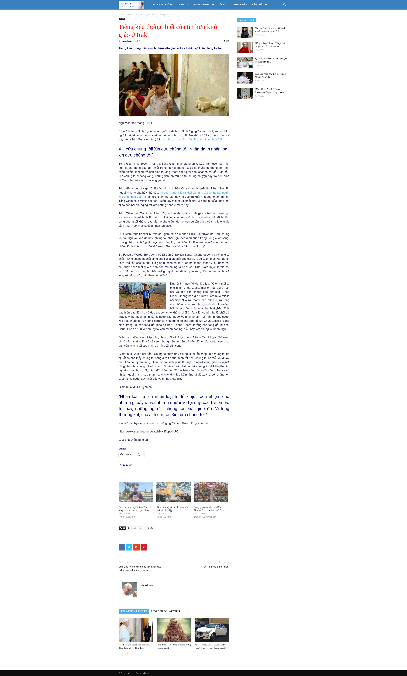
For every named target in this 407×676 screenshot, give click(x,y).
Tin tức (181, 4)
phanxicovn (126, 41)
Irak (140, 528)
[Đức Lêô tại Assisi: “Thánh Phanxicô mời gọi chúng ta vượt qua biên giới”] (245, 93)
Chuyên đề (238, 4)
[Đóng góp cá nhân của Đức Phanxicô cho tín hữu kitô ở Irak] (211, 492)
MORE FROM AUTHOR (166, 611)
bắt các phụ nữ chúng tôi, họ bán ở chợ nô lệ (194, 139)
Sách (221, 4)
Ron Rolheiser (202, 4)
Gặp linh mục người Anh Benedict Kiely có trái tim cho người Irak (135, 508)
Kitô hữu (149, 528)
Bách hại (132, 528)
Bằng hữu (258, 4)
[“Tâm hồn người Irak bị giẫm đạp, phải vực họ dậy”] (173, 492)
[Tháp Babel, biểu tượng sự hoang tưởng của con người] (174, 630)
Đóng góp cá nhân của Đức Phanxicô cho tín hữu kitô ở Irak (210, 508)
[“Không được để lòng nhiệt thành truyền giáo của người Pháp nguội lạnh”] (245, 32)
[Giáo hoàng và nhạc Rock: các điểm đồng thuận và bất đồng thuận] (136, 630)
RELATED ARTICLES (134, 611)
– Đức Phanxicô (159, 4)
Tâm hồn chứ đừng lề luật (216, 566)
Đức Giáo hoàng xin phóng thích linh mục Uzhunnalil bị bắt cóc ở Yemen (140, 568)
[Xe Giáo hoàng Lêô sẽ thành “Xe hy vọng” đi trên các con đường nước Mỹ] (212, 630)
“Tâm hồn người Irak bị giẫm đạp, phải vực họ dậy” (173, 508)
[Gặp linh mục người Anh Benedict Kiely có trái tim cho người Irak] (136, 492)
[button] (284, 5)
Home (121, 14)
